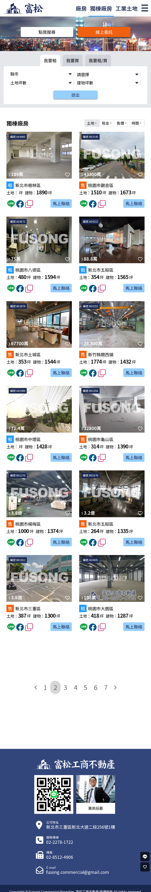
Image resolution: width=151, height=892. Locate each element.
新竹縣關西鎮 (97, 354)
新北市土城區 (24, 354)
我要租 (50, 60)
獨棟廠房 (101, 8)
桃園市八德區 (24, 269)
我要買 (72, 60)
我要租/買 (98, 60)
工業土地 (126, 8)
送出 (75, 95)
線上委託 (104, 32)
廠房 (81, 8)
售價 (122, 123)
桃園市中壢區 (24, 439)
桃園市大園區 (97, 608)
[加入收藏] (67, 174)
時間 (137, 123)
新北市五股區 (97, 269)
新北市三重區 (24, 608)
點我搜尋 (46, 32)
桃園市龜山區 (97, 439)
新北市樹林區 (24, 185)
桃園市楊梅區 (24, 524)
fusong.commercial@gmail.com (77, 872)
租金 (107, 123)
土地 (92, 123)
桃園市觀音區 (97, 185)
